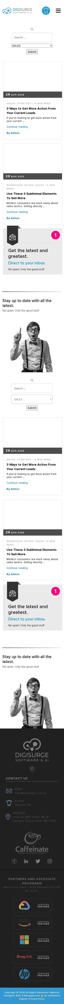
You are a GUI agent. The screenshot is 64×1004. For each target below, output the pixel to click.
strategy (24, 103)
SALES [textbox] (18, 399)
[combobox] (32, 399)
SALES (11, 103)
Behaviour (15, 185)
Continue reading (17, 127)
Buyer (28, 185)
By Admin (13, 133)
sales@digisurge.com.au (30, 793)
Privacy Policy (37, 999)
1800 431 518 (23, 805)
